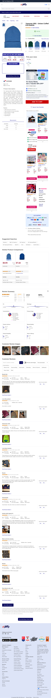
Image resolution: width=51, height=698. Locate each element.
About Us (39, 670)
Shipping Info (40, 664)
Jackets (3, 655)
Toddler (27, 653)
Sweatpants (4, 667)
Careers (38, 672)
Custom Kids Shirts (18, 667)
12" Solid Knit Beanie (19, 273)
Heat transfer (21, 367)
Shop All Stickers (41, 205)
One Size (29, 59)
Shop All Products (29, 668)
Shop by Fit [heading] (28, 645)
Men (26, 650)
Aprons (3, 684)
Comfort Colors (29, 661)
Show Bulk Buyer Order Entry (25, 619)
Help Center (39, 656)
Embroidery (28, 367)
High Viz (4, 678)
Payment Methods (41, 667)
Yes (40, 384)
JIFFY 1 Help (40, 659)
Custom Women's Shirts (19, 668)
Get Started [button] (32, 149)
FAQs (38, 661)
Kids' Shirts (4, 662)
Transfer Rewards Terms (42, 687)
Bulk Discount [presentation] (16, 16)
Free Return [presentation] (37, 16)
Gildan (27, 658)
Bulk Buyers (13, 63)
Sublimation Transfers (18, 653)
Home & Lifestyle (6, 680)
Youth (27, 651)
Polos (3, 651)
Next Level (28, 663)
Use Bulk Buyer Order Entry (13, 76)
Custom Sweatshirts (18, 665)
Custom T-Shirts (17, 662)
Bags (3, 674)
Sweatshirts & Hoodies (6, 650)
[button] (1, 4)
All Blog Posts (40, 679)
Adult (27, 646)
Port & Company (29, 664)
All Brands (28, 666)
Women (27, 648)
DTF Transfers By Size (42, 194)
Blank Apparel (5, 646)
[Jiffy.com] (23, 4)
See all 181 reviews (8, 605)
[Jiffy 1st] (28, 62)
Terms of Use (36, 697)
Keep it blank (6, 370)
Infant (27, 655)
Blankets (4, 685)
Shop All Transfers (41, 191)
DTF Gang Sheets (17, 656)
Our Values (39, 674)
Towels (3, 682)
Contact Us (39, 657)
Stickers (41, 197)
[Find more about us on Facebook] (3, 633)
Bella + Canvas (29, 660)
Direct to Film (6, 367)
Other (12, 370)
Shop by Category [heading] (6, 645)
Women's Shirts (5, 660)
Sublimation (42, 199)
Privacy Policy (40, 682)
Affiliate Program (40, 675)
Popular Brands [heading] (29, 656)
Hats (3, 673)
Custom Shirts (17, 660)
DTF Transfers (17, 650)
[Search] (48, 8)
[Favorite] (21, 23)
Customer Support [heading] (41, 645)
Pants (3, 666)
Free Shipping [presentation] (26, 16)
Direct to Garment (36, 367)
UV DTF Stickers (17, 655)
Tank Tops (4, 653)
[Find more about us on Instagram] (5, 633)
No (44, 384)
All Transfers (16, 648)
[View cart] (49, 4)
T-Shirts (3, 648)
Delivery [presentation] (46, 16)
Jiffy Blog (39, 677)
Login (46, 4)
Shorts (3, 669)
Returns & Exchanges (41, 666)
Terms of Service (40, 683)
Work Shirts (4, 656)
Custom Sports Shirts (18, 670)
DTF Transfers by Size (18, 651)
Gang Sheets (42, 201)
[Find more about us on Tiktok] (8, 633)
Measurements (13, 120)
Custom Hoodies (17, 663)
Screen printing (14, 367)
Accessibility (39, 685)
